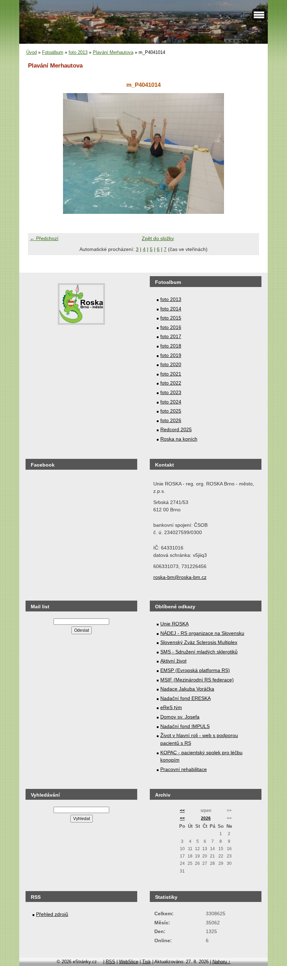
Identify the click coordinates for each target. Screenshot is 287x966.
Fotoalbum (52, 52)
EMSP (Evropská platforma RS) (195, 670)
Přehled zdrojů (52, 914)
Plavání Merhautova (113, 52)
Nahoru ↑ (221, 961)
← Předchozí (44, 238)
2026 (206, 818)
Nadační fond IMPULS (185, 726)
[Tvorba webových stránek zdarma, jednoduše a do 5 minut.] (100, 962)
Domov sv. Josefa (180, 717)
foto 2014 (170, 309)
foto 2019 (170, 355)
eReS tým (171, 707)
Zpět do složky (158, 238)
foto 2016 (170, 327)
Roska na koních (178, 439)
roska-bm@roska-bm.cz (179, 577)
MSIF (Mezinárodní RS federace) (197, 679)
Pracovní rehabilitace (183, 769)
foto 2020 (170, 364)
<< (182, 810)
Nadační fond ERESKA (185, 698)
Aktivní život (173, 661)
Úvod (31, 52)
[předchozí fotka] (39, 153)
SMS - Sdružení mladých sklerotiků (199, 651)
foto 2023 (170, 392)
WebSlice (128, 961)
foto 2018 (170, 346)
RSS (110, 961)
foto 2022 (170, 383)
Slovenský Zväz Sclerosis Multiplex (198, 642)
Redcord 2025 (176, 429)
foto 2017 (170, 336)
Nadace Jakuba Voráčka (187, 689)
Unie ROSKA (174, 623)
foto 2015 (170, 318)
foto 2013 (78, 52)
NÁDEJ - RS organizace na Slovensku (202, 633)
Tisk (146, 961)
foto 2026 (170, 420)
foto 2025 (170, 411)
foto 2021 (170, 374)
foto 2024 (170, 402)
